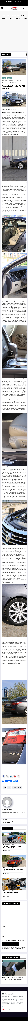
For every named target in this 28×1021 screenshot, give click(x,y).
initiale (6, 80)
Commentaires (5, 907)
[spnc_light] (26, 8)
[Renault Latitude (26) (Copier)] (14, 233)
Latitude (8, 80)
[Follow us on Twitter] (7, 776)
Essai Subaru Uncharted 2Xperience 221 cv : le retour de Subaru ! (13, 870)
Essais (4, 78)
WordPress (15, 1017)
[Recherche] (24, 8)
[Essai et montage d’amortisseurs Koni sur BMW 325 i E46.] (14, 837)
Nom (3, 919)
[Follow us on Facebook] (3, 776)
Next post (5, 819)
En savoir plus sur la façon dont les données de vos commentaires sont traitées (14, 949)
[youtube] (17, 4)
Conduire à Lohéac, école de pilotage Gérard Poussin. (12, 821)
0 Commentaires (14, 82)
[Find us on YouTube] (14, 776)
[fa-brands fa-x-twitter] (12, 4)
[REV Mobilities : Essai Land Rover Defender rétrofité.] (14, 883)
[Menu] (2, 8)
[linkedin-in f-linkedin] (14, 4)
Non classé (10, 961)
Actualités (5, 961)
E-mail (3, 926)
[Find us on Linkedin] (11, 776)
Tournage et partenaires (19, 961)
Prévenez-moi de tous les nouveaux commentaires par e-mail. (13, 935)
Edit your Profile (20, 812)
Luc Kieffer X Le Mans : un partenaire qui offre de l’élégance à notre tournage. (12, 978)
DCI (3, 80)
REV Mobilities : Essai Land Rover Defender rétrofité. (12, 893)
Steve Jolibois (19, 80)
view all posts (4, 815)
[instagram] (15, 4)
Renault (9, 78)
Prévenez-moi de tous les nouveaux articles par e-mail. (13, 940)
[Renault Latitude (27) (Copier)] (14, 746)
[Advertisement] (14, 35)
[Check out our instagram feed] (18, 776)
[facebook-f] (10, 4)
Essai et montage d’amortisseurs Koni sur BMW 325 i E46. (12, 847)
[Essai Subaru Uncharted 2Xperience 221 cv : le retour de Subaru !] (14, 860)
